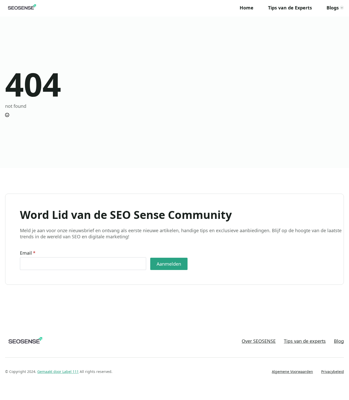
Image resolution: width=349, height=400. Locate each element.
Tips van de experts (305, 341)
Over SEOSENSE (259, 341)
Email (28, 253)
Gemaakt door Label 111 (58, 371)
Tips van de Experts (290, 7)
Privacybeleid (332, 371)
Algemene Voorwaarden (292, 371)
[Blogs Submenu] (342, 8)
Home (246, 7)
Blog (339, 341)
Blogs (333, 7)
